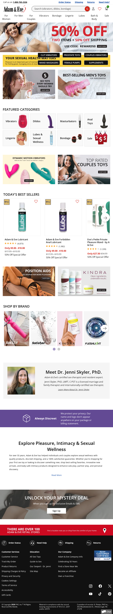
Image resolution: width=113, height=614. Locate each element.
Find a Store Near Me (68, 566)
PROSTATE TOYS (72, 55)
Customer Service (10, 556)
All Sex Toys (35, 556)
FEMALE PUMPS (72, 62)
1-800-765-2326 (20, 2)
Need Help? (104, 2)
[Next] (105, 328)
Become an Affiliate (67, 571)
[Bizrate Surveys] (107, 559)
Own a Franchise (66, 576)
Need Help (41, 542)
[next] (105, 217)
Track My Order (9, 561)
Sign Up (56, 510)
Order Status (65, 2)
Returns (91, 2)
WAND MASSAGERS (48, 62)
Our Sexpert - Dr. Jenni (40, 566)
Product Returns (9, 566)
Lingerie (69, 15)
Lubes (82, 15)
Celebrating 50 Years (67, 561)
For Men (18, 15)
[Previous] (8, 328)
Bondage (56, 15)
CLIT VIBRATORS (49, 55)
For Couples (31, 17)
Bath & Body (94, 17)
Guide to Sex (35, 561)
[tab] (54, 349)
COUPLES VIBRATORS (96, 55)
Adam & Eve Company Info (70, 556)
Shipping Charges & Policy (14, 571)
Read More (57, 475)
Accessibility (7, 590)
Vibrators (44, 15)
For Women (6, 17)
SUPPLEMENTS (96, 62)
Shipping (79, 2)
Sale (107, 15)
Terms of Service (9, 585)
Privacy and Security (11, 576)
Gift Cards (6, 595)
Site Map (34, 571)
